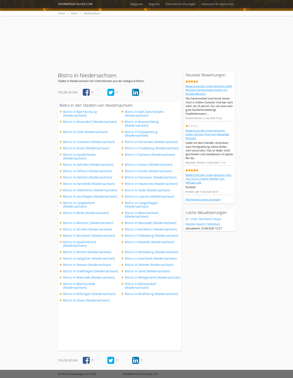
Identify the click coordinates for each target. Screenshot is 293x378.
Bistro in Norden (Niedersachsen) (87, 229)
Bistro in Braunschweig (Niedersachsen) (142, 123)
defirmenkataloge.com (75, 4)
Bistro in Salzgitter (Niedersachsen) (89, 258)
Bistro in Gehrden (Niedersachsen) (88, 164)
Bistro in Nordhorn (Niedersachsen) (151, 229)
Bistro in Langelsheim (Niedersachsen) (79, 205)
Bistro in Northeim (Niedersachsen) (89, 235)
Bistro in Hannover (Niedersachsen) (151, 177)
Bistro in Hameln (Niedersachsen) (87, 177)
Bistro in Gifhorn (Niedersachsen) (87, 171)
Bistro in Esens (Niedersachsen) (86, 148)
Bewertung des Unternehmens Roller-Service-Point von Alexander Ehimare (207, 134)
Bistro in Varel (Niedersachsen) (147, 271)
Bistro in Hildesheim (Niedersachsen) (90, 190)
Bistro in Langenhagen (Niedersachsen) (141, 205)
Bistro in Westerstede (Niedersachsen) (79, 286)
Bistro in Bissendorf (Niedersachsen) (89, 122)
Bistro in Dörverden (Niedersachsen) (151, 142)
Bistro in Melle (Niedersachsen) (86, 213)
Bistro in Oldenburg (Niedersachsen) (151, 235)
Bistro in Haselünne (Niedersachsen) (151, 184)
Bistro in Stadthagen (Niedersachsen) (90, 271)
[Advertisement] (146, 39)
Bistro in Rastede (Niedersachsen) (149, 242)
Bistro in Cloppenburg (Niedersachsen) (141, 134)
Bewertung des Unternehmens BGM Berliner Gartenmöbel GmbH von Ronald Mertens (208, 90)
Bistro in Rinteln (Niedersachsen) (87, 252)
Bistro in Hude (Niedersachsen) (147, 190)
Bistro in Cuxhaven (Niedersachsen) (89, 142)
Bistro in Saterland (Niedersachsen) (151, 258)
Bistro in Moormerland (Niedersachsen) (141, 215)
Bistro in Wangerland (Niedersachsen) (152, 277)
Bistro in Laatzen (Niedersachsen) (149, 196)
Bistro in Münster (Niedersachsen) (88, 223)
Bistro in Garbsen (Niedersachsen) (150, 154)
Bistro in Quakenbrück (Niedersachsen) (79, 244)
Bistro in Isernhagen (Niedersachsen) (90, 196)
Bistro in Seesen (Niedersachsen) (87, 265)
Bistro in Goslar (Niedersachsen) (148, 171)
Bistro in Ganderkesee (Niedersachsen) (79, 156)
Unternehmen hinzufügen (180, 4)
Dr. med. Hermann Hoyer (203, 219)
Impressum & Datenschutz (217, 4)
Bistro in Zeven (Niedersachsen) (86, 300)
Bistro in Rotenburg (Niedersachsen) (151, 252)
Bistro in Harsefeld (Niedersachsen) (89, 184)
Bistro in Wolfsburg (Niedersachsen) (151, 294)
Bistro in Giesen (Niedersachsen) (148, 164)
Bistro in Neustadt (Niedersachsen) (150, 223)
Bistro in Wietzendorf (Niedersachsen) (140, 286)
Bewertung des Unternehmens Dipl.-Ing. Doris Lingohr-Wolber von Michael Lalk (208, 179)
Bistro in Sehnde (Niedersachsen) (149, 265)
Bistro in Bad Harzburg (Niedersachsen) (80, 113)
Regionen (154, 4)
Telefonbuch (213, 224)
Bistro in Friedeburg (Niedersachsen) (152, 148)
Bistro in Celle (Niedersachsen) (85, 132)
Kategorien (136, 4)
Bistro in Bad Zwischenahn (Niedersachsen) (144, 113)
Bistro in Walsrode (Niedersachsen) (88, 277)
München (190, 224)
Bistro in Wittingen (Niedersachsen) (89, 294)
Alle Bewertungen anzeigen (203, 199)
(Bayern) (201, 224)
